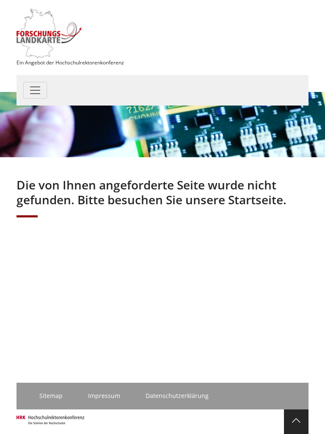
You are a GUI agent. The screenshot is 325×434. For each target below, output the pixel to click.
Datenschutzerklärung (177, 396)
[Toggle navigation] (35, 90)
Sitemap (51, 396)
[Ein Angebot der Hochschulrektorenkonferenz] (49, 32)
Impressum (104, 396)
